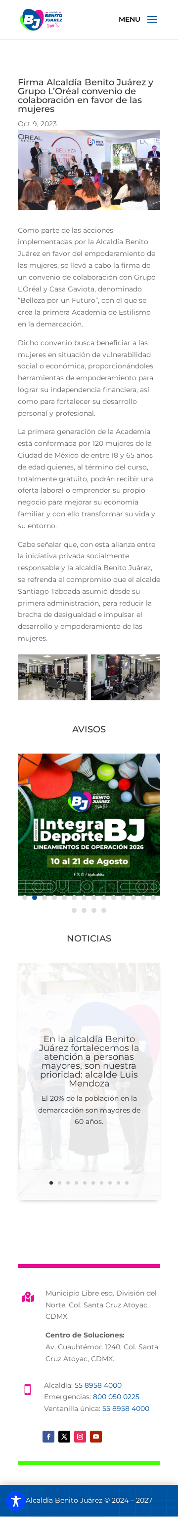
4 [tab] (54, 897)
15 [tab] (74, 910)
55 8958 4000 (98, 1385)
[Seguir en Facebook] (48, 1437)
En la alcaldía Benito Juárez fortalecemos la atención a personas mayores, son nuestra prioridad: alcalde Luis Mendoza (89, 1061)
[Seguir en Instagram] (80, 1437)
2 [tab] (34, 897)
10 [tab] (113, 897)
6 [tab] (74, 897)
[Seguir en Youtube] (96, 1437)
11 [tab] (123, 897)
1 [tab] (24, 897)
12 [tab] (133, 897)
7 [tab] (84, 897)
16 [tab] (84, 910)
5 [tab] (64, 897)
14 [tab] (153, 897)
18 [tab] (103, 910)
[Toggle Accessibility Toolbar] (16, 1501)
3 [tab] (44, 897)
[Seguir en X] (64, 1437)
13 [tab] (143, 897)
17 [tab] (93, 910)
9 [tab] (103, 897)
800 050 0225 (116, 1396)
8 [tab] (93, 897)
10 (127, 1183)
